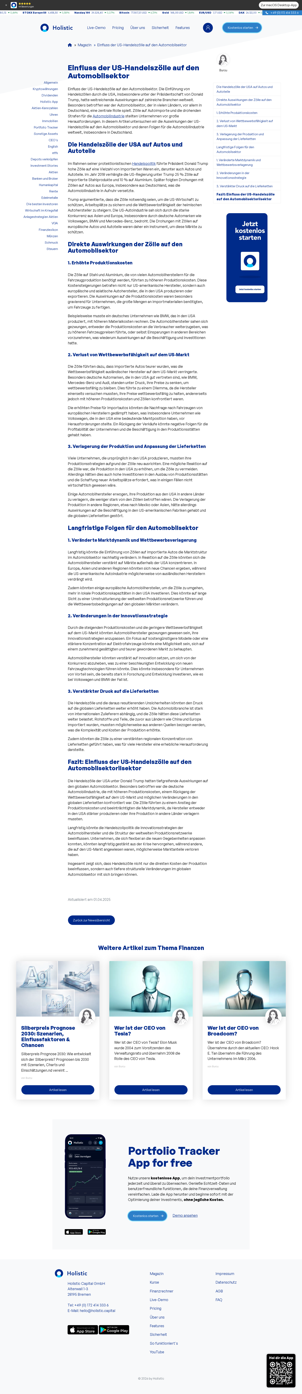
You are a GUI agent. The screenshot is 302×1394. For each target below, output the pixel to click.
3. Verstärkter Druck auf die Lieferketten (245, 186)
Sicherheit (160, 27)
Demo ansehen (185, 1215)
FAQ (219, 1299)
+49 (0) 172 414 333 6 (284, 12)
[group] (246, 257)
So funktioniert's (164, 1343)
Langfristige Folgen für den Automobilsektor (235, 149)
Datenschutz (226, 1282)
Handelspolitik (144, 163)
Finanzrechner (161, 1291)
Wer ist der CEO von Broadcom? (233, 1030)
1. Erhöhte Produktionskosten (237, 113)
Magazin (157, 1273)
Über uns (137, 27)
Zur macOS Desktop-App (279, 5)
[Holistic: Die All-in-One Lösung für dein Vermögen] (70, 45)
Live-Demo (96, 27)
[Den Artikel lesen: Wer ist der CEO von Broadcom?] (244, 988)
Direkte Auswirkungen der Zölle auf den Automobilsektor (244, 102)
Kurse (154, 1282)
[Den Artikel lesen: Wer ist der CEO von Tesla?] (150, 988)
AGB (219, 1291)
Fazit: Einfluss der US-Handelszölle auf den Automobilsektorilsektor (246, 196)
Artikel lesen (58, 1090)
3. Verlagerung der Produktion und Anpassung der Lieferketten (240, 136)
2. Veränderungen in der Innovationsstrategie (233, 175)
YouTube (157, 1352)
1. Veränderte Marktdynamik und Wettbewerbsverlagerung (239, 162)
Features (182, 27)
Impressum (225, 1273)
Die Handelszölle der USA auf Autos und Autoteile (245, 89)
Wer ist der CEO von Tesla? (139, 1030)
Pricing (118, 27)
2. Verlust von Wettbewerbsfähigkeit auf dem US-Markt (245, 123)
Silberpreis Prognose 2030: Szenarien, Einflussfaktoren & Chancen (48, 1036)
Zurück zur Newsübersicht (91, 920)
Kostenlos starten (240, 27)
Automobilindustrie (108, 116)
